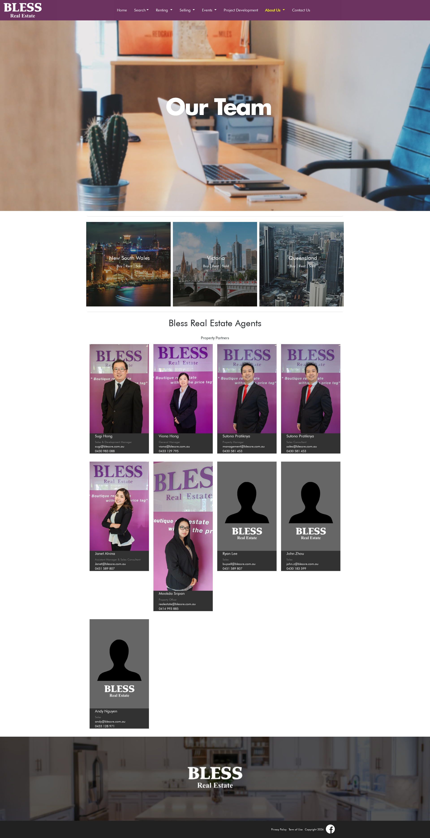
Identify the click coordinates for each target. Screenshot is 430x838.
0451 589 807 (105, 568)
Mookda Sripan (172, 593)
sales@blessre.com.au (301, 446)
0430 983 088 (105, 451)
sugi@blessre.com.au (109, 446)
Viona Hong (169, 436)
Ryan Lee (230, 553)
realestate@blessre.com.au (177, 604)
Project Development (241, 10)
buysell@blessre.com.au (239, 564)
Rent (129, 266)
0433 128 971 (105, 726)
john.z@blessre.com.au (302, 564)
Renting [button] (162, 10)
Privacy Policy (278, 829)
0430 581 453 (232, 451)
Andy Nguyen (106, 711)
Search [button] (140, 10)
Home (122, 10)
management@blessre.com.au (244, 446)
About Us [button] (273, 10)
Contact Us (301, 10)
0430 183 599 (296, 568)
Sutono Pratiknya (236, 436)
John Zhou (295, 553)
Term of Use (296, 829)
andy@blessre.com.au (110, 721)
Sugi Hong (103, 436)
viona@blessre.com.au (174, 446)
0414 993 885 (168, 608)
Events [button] (207, 10)
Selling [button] (186, 10)
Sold (139, 266)
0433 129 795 (168, 451)
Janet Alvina (105, 553)
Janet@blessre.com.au (110, 564)
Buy (119, 266)
